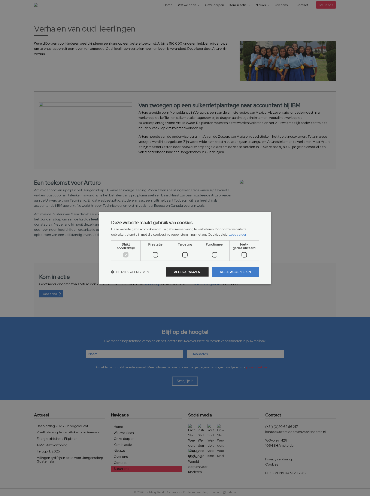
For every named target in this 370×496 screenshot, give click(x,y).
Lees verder (237, 234)
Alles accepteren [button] (235, 272)
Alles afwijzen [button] (187, 272)
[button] (130, 272)
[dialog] (185, 248)
